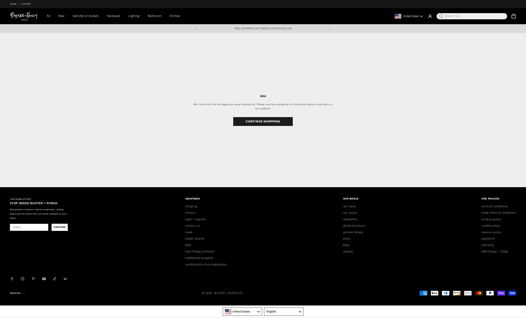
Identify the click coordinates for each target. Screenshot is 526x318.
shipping (191, 206)
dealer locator (195, 238)
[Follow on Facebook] (12, 279)
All (48, 16)
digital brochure (354, 225)
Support (26, 4)
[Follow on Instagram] (23, 279)
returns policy (491, 232)
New (61, 16)
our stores (350, 212)
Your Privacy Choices (199, 251)
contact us (192, 225)
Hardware (113, 16)
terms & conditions (495, 206)
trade (189, 232)
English (15, 293)
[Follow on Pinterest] (33, 279)
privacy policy (491, 219)
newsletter (350, 219)
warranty (488, 245)
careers (348, 251)
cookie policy (491, 225)
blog (346, 245)
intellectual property (199, 258)
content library (353, 232)
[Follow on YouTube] (44, 279)
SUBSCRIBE (60, 227)
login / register (195, 219)
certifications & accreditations (206, 264)
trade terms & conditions (499, 212)
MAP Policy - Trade (495, 251)
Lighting (134, 16)
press (347, 238)
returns (190, 212)
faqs (188, 245)
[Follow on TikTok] (55, 279)
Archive (175, 16)
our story (349, 206)
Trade (13, 4)
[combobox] (242, 312)
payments (488, 238)
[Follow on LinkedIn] (65, 279)
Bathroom (154, 16)
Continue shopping (263, 121)
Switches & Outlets (86, 16)
